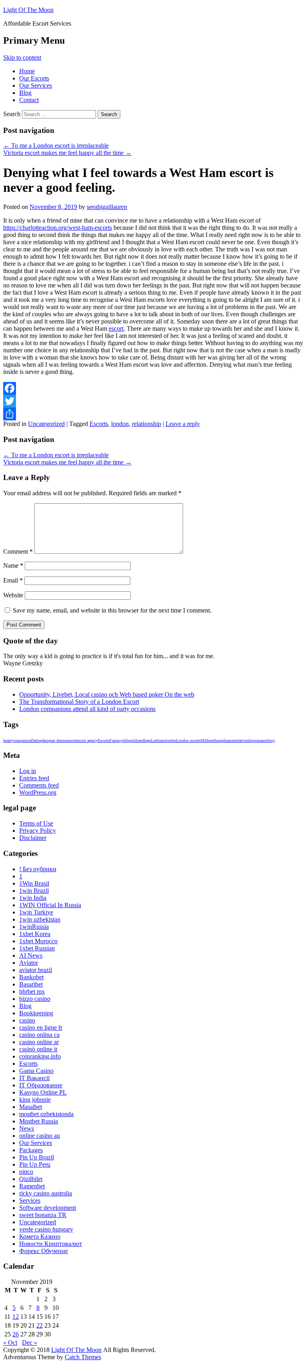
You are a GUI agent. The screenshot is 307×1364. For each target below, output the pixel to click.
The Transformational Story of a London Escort (79, 701)
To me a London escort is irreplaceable (56, 145)
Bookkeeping (36, 1013)
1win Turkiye (36, 912)
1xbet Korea (34, 933)
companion (22, 740)
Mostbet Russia (38, 1121)
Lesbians (158, 740)
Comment (18, 551)
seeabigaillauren (107, 206)
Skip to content (22, 57)
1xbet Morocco (38, 941)
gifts (125, 740)
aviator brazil (35, 969)
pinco (26, 1171)
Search (11, 113)
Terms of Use (36, 823)
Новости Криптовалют (50, 1243)
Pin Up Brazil (36, 1157)
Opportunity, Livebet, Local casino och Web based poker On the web (106, 694)
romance (260, 740)
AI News (30, 955)
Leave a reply (182, 423)
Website (13, 595)
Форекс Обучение (43, 1250)
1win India (32, 897)
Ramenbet (32, 1186)
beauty (8, 740)
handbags (143, 740)
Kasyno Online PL (43, 1092)
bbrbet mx (32, 991)
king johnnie (35, 1099)
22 (39, 1325)
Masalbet (30, 1106)
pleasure (228, 740)
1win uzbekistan (39, 919)
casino (27, 1020)
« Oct (10, 1342)
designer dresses (55, 740)
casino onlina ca (39, 1034)
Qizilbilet (30, 1178)
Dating (36, 740)
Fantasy (116, 740)
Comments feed (39, 785)
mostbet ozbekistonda (46, 1114)
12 (15, 1316)
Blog (25, 92)
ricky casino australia (45, 1193)
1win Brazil (34, 890)
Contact (29, 99)
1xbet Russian (37, 948)
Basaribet (31, 984)
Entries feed (34, 778)
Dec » (29, 1342)
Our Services (35, 85)
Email (13, 580)
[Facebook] (153, 388)
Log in (27, 770)
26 (15, 1334)
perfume (215, 740)
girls (132, 740)
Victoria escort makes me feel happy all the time (67, 152)
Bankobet (31, 977)
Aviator (28, 962)
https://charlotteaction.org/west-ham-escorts (57, 227)
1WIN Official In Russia (50, 905)
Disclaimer (32, 837)
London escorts (188, 740)
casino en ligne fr (40, 1027)
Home (27, 71)
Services (29, 1200)
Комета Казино (39, 1236)
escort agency (87, 740)
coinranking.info (40, 1056)
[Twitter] (153, 401)
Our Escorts (34, 78)
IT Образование (40, 1085)
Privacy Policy (37, 830)
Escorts (99, 423)
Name (13, 565)
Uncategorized (46, 423)
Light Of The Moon (28, 9)
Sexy (271, 740)
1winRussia (34, 926)
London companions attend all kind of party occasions (87, 708)
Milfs (205, 740)
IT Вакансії (34, 1078)
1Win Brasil (34, 883)
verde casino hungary (46, 1229)
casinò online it (38, 1049)
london (120, 423)
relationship (146, 423)
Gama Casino (36, 1070)
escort (116, 328)
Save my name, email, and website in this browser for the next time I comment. (112, 610)
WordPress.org (37, 792)
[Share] (153, 414)
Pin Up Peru (34, 1164)
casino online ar (39, 1042)
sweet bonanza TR (42, 1214)
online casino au (39, 1135)
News (26, 1128)
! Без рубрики (37, 869)
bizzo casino (34, 998)
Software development (47, 1207)
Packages (31, 1150)
